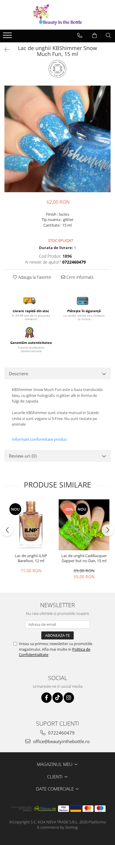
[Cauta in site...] (108, 35)
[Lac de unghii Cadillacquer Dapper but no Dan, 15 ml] (84, 524)
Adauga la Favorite (34, 277)
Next (106, 145)
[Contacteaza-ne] (79, 35)
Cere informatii (79, 277)
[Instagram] (69, 697)
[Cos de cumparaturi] (94, 35)
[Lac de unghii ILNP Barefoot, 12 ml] (31, 524)
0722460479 (61, 733)
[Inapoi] (4, 50)
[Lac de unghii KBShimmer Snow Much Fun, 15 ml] (57, 139)
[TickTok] (57, 697)
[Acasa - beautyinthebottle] (57, 14)
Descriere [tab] (18, 373)
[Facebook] (46, 697)
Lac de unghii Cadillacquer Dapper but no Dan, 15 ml (84, 558)
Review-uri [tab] (23, 456)
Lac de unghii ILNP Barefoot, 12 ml (31, 558)
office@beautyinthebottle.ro (61, 741)
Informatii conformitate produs (39, 439)
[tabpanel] (57, 139)
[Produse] (8, 37)
